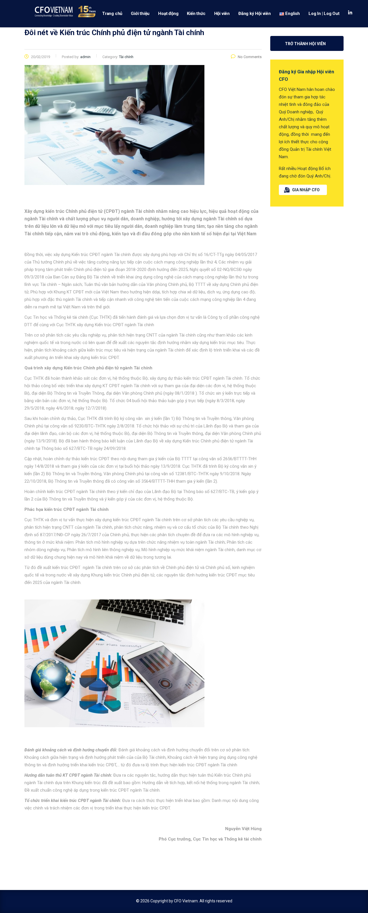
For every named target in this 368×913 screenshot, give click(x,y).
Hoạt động (168, 13)
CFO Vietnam (186, 901)
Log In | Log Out (324, 13)
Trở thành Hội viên (305, 43)
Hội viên (222, 13)
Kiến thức (196, 13)
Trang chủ (112, 13)
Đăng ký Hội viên (254, 13)
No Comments (250, 57)
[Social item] (350, 13)
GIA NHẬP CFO (306, 190)
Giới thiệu (140, 13)
